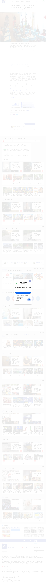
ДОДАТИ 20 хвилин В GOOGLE (23, 292)
